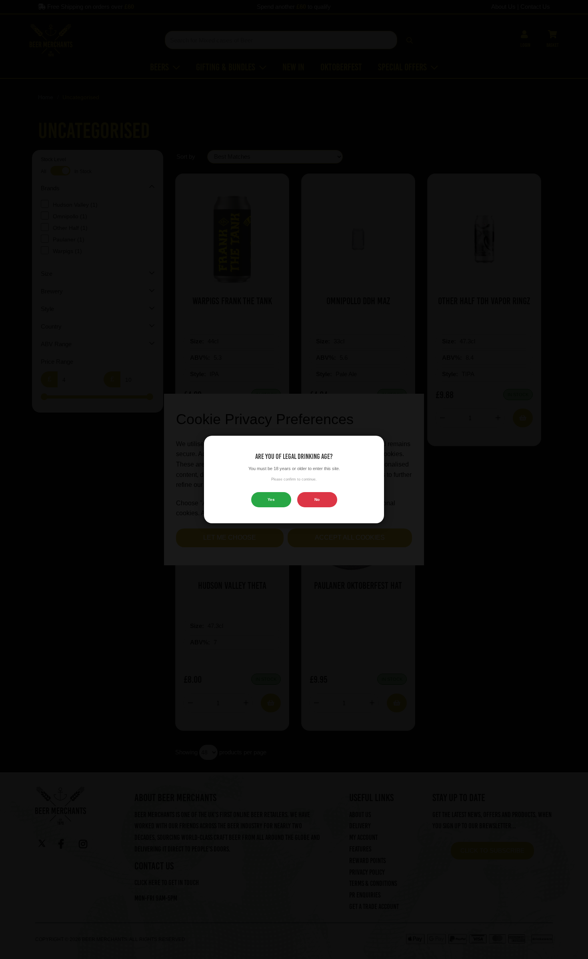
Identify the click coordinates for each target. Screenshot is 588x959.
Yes (271, 499)
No (317, 499)
